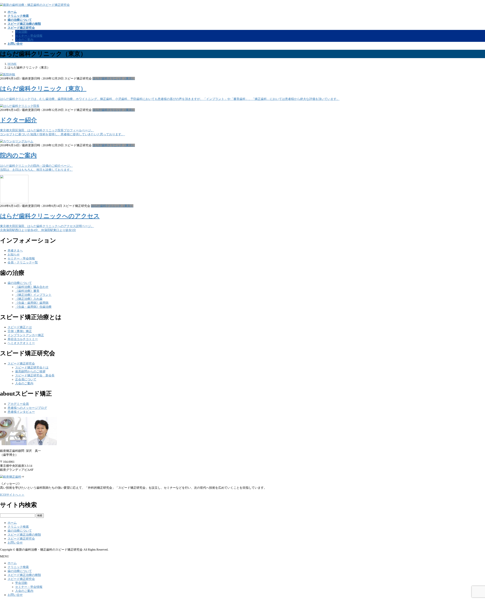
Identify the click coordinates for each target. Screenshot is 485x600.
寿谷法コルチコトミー (23, 339)
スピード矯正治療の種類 (24, 534)
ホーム (12, 522)
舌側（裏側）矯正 (20, 331)
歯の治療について (20, 282)
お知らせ (14, 254)
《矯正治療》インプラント (33, 294)
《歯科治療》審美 (27, 290)
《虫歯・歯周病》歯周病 (31, 302)
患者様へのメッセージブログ (27, 407)
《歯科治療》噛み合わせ (31, 286)
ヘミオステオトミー (21, 343)
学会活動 (21, 31)
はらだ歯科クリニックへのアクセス (50, 216)
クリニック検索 (18, 526)
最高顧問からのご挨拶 (30, 371)
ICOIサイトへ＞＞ (12, 494)
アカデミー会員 (18, 403)
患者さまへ (15, 250)
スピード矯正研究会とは (31, 367)
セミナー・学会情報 (28, 35)
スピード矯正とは (20, 327)
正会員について (25, 379)
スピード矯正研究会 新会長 (35, 375)
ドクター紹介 (18, 120)
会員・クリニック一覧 (23, 262)
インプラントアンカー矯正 (26, 335)
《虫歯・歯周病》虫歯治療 (33, 306)
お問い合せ (15, 542)
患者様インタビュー (21, 411)
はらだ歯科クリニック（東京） (113, 78)
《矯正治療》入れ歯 (28, 298)
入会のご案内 (24, 39)
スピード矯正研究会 (21, 363)
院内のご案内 (18, 155)
